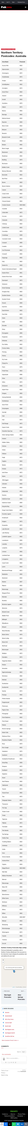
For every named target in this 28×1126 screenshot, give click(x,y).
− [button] (3, 962)
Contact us (5, 1114)
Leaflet (13, 987)
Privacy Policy (21, 1114)
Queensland (8, 1016)
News (3, 2)
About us (12, 1114)
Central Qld (8, 1022)
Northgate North (10, 1033)
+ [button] (3, 960)
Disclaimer (20, 1116)
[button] (6, 1124)
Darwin (7, 1012)
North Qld (8, 1026)
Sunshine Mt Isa (9, 1036)
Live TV (8, 2)
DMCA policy (14, 1118)
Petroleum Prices (21, 2)
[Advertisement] (14, 27)
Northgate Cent (9, 1029)
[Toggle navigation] (25, 7)
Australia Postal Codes (8, 49)
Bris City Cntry (9, 1019)
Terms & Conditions (9, 1116)
